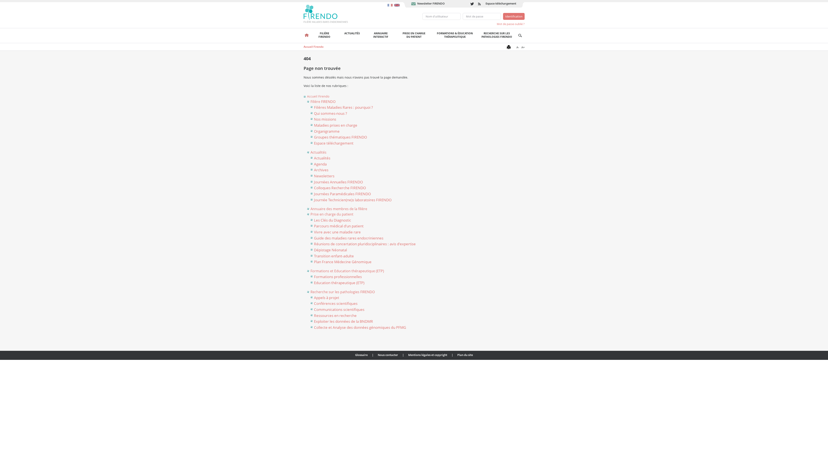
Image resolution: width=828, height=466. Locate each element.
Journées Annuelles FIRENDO (338, 181)
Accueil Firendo (313, 47)
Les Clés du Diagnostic (332, 220)
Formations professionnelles (338, 276)
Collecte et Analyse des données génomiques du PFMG (360, 327)
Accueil (307, 35)
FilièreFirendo (324, 35)
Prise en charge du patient (331, 214)
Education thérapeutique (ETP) (339, 282)
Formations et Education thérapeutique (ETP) (347, 271)
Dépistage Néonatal (330, 249)
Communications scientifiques (339, 309)
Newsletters (324, 175)
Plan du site (465, 355)
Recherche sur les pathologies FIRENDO (496, 35)
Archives (321, 169)
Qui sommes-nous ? (330, 113)
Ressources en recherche (335, 315)
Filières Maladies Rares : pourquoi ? (343, 107)
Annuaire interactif (380, 35)
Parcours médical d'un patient (339, 226)
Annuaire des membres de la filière (338, 208)
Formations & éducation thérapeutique (455, 35)
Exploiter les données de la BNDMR (343, 321)
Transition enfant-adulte (334, 255)
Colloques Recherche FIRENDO (340, 187)
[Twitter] (472, 4)
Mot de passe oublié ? (511, 24)
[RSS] (479, 4)
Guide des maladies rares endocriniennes (348, 238)
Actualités (352, 33)
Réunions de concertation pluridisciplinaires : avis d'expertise (365, 243)
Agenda (320, 164)
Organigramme (327, 131)
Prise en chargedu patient (414, 35)
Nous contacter (388, 355)
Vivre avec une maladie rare (337, 232)
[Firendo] (330, 13)
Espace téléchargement (501, 3)
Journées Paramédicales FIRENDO (342, 193)
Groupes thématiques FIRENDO (340, 137)
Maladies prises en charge (335, 125)
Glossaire (361, 355)
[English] (397, 3)
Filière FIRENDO (323, 101)
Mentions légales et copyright (427, 355)
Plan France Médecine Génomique (343, 261)
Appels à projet (326, 297)
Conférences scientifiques (336, 303)
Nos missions (325, 119)
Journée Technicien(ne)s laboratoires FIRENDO (353, 199)
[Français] (390, 3)
